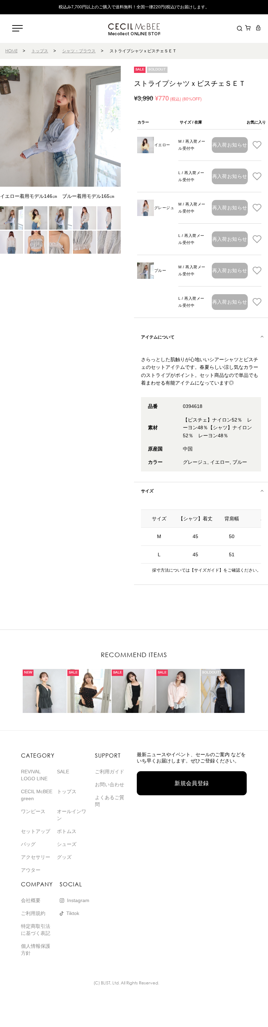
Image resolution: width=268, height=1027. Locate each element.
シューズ (66, 844)
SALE (63, 771)
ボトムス (66, 831)
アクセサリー (35, 857)
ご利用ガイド (109, 771)
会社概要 (30, 900)
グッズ (64, 857)
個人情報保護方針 (35, 949)
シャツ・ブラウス (79, 51)
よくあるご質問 (109, 801)
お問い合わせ (109, 784)
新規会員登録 (191, 783)
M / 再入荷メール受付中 (191, 144)
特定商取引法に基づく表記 (35, 929)
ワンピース (33, 811)
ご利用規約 (33, 913)
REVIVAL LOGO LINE (34, 775)
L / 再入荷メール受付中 (191, 176)
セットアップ (35, 831)
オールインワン (71, 815)
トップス (39, 51)
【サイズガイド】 (206, 570)
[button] (112, 129)
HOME (11, 51)
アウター (30, 870)
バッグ (28, 844)
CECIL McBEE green (36, 795)
